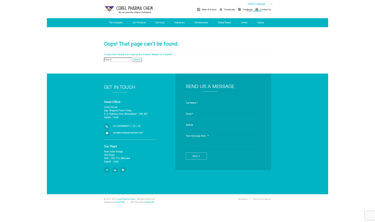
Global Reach (224, 22)
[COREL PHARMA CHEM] (128, 10)
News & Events (209, 9)
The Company (116, 22)
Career (244, 22)
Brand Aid (120, 202)
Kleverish (150, 202)
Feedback (247, 9)
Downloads (229, 9)
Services (160, 22)
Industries (179, 22)
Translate (256, 11)
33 (139, 126)
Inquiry (260, 22)
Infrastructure (201, 22)
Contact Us (265, 9)
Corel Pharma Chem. (127, 199)
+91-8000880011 (122, 126)
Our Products (139, 22)
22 (134, 126)
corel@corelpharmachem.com (128, 132)
